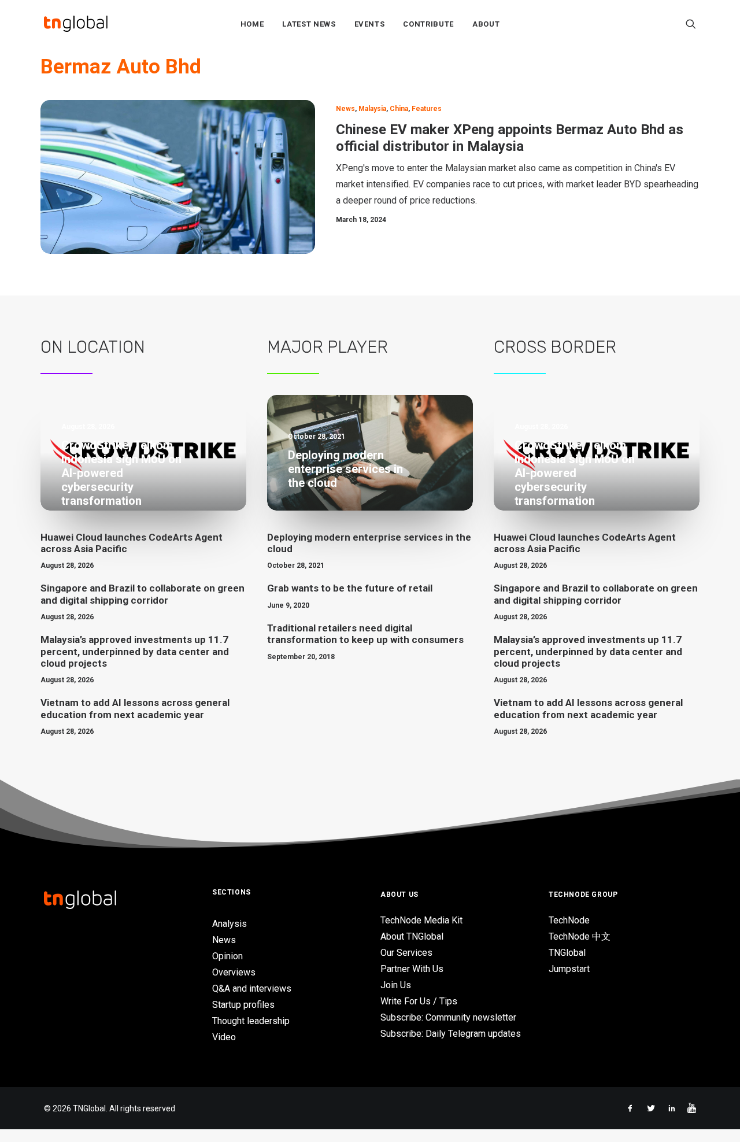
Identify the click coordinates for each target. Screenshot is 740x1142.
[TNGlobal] (76, 24)
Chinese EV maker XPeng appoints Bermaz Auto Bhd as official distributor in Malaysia (509, 137)
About (486, 24)
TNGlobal (567, 952)
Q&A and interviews (251, 988)
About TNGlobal (411, 936)
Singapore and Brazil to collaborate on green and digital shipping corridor (142, 593)
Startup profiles (243, 1004)
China (399, 109)
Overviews (234, 972)
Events (369, 24)
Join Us (395, 985)
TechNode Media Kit (421, 920)
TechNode (569, 920)
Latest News (308, 24)
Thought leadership (251, 1020)
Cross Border (555, 347)
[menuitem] (252, 23)
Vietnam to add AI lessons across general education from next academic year (135, 708)
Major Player (327, 347)
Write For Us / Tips (418, 1001)
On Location (92, 347)
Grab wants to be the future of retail (349, 588)
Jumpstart (569, 968)
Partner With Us (411, 968)
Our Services (406, 952)
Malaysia (372, 109)
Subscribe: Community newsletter (448, 1017)
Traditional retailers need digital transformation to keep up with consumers (365, 633)
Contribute (428, 24)
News (345, 109)
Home (252, 24)
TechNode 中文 (579, 936)
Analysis (229, 923)
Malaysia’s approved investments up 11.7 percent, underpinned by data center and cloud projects (134, 651)
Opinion (227, 956)
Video (224, 1037)
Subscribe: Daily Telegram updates (450, 1033)
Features (427, 109)
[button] (691, 23)
